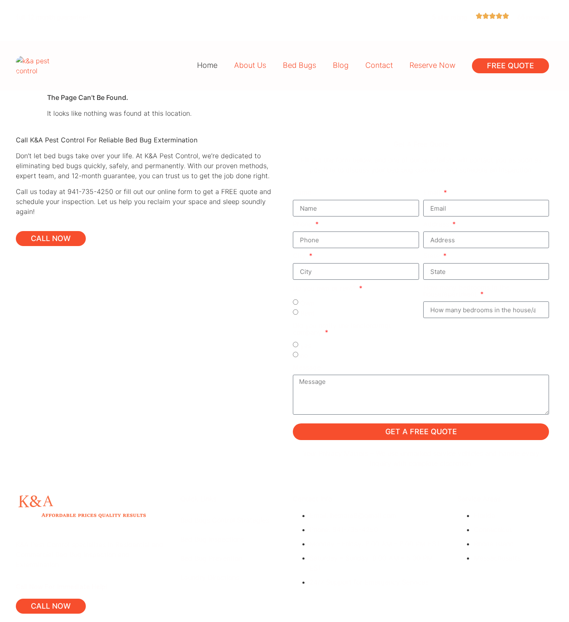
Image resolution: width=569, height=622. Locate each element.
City (300, 256)
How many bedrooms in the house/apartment (466, 291)
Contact (379, 65)
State (432, 256)
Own (307, 303)
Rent (307, 313)
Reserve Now (432, 65)
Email (432, 193)
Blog (341, 65)
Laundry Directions (209, 577)
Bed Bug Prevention (211, 558)
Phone (303, 224)
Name (302, 193)
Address (437, 224)
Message (307, 367)
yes (305, 345)
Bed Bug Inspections (212, 539)
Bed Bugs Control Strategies (224, 520)
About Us (250, 65)
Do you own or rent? (325, 288)
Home (207, 65)
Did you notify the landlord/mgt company (342, 329)
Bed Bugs (299, 65)
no (304, 355)
